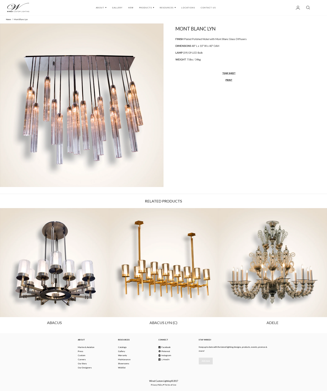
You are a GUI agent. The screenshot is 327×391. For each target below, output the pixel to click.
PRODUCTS (146, 7)
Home (8, 19)
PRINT (228, 80)
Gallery (121, 351)
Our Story (82, 363)
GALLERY (117, 7)
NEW (131, 7)
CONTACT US (208, 7)
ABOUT (100, 7)
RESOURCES (167, 7)
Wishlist (122, 367)
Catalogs (122, 347)
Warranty (122, 355)
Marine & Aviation (86, 347)
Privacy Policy (157, 385)
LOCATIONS (188, 7)
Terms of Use (170, 385)
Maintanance (124, 359)
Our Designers (85, 367)
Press (80, 351)
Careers (82, 359)
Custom (81, 355)
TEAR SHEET (229, 73)
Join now (205, 361)
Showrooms (123, 363)
